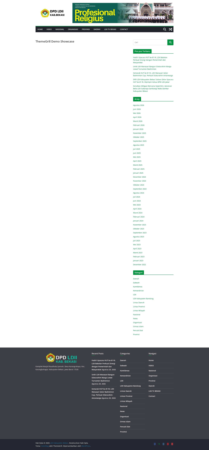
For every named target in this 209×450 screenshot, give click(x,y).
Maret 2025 (137, 165)
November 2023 (139, 225)
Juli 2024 (136, 197)
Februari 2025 (138, 169)
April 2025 (137, 161)
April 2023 (137, 248)
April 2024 (137, 209)
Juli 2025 (136, 149)
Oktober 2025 (138, 137)
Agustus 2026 (138, 105)
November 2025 (139, 133)
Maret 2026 (137, 121)
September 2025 (139, 141)
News (135, 318)
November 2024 (139, 181)
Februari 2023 (138, 256)
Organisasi (73, 29)
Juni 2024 (137, 201)
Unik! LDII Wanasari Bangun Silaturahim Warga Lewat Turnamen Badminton (103, 377)
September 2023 (139, 233)
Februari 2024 (138, 217)
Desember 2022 (139, 264)
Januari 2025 (138, 173)
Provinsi (86, 29)
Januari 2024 (138, 221)
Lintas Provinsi (139, 306)
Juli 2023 (136, 240)
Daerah (97, 29)
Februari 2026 (138, 125)
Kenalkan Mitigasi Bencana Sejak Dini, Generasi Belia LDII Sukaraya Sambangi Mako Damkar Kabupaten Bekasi (152, 88)
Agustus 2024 (138, 193)
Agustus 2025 (138, 145)
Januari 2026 (138, 129)
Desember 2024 (139, 177)
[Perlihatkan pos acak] (170, 29)
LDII (134, 294)
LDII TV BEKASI (110, 29)
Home (40, 29)
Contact (124, 29)
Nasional (60, 29)
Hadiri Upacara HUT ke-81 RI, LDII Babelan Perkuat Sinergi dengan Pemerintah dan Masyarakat (150, 60)
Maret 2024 (137, 213)
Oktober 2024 (138, 185)
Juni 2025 (137, 153)
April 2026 (137, 117)
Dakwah (136, 282)
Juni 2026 (137, 109)
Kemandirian (138, 290)
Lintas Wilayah (139, 310)
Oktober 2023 (138, 229)
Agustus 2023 (138, 237)
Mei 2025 (137, 157)
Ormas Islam (138, 326)
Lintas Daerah (138, 302)
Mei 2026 (137, 113)
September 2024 (139, 189)
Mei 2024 (137, 205)
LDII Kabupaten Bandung (143, 298)
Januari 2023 (138, 260)
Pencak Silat (138, 330)
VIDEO (49, 29)
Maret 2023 (137, 252)
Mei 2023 (137, 244)
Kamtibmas (137, 286)
